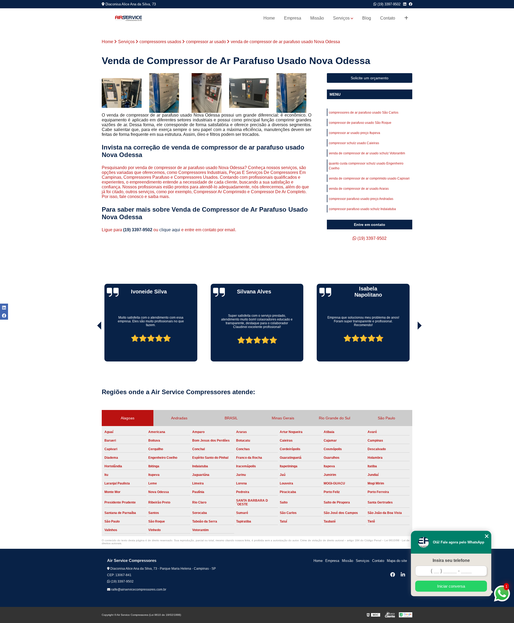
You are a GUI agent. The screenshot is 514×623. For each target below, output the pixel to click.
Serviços (341, 18)
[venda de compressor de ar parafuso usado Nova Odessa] (206, 93)
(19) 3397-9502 (388, 4)
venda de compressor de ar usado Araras (359, 189)
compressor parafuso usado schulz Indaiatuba (362, 209)
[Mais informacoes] (406, 18)
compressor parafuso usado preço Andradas (361, 199)
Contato (387, 18)
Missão (317, 18)
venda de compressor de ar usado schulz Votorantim (367, 153)
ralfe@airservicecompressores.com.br (138, 589)
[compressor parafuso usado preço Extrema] (249, 93)
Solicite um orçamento (369, 78)
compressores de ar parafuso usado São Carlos (363, 112)
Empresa (292, 18)
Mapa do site (397, 561)
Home (269, 18)
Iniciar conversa (451, 586)
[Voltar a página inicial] (128, 18)
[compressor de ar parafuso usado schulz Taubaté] (122, 93)
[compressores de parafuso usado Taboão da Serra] (164, 93)
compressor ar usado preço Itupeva (354, 133)
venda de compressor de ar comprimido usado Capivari (369, 178)
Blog (366, 18)
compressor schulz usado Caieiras (354, 143)
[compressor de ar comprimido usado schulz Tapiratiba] (291, 93)
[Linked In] (404, 4)
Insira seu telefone (451, 560)
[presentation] (92, 346)
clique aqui (169, 229)
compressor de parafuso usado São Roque (360, 123)
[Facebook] (410, 4)
